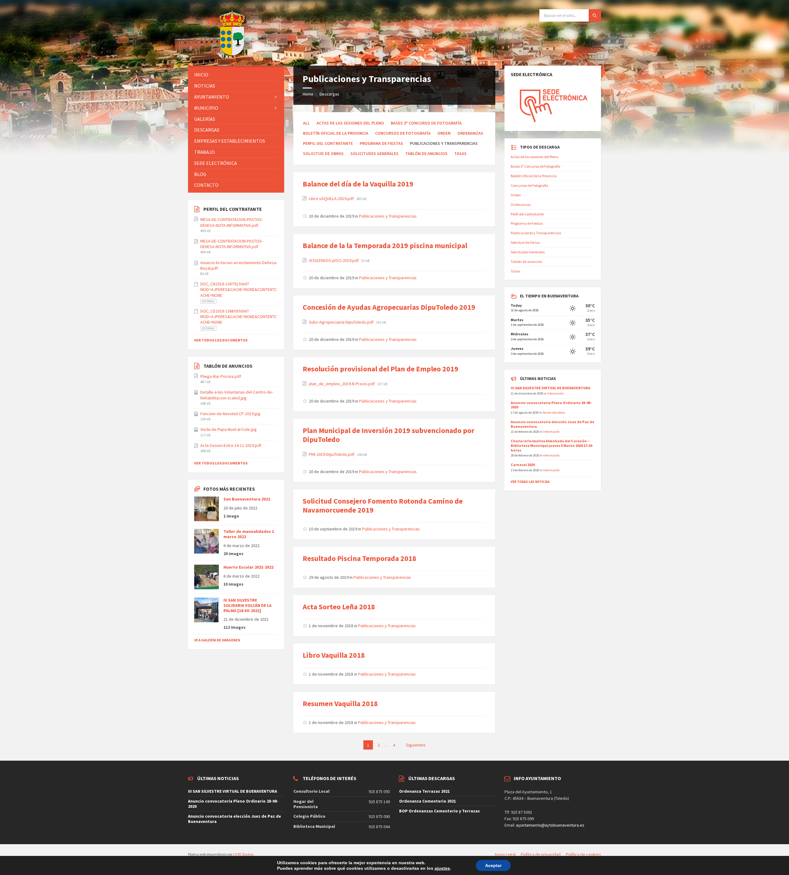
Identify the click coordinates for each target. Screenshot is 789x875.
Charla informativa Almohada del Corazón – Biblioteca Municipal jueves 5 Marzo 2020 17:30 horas (551, 445)
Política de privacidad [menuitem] (541, 854)
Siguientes (416, 745)
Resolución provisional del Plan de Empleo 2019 (380, 369)
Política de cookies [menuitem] (583, 854)
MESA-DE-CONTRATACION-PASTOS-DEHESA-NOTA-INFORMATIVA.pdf (231, 222)
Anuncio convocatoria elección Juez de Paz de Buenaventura (552, 424)
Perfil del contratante (328, 143)
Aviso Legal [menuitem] (505, 854)
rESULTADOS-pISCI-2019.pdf (334, 260)
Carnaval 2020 (523, 464)
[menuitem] (236, 74)
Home (308, 94)
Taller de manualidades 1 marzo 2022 (248, 534)
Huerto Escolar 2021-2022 (248, 567)
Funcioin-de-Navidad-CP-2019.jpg (230, 413)
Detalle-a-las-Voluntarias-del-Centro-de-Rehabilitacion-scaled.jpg (236, 394)
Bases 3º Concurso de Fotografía (426, 123)
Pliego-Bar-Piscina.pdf (220, 376)
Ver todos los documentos (220, 340)
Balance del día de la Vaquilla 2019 (358, 184)
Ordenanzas (470, 133)
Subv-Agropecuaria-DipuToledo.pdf (341, 322)
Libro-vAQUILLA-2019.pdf (332, 198)
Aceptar (493, 865)
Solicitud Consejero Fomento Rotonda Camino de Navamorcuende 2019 (383, 505)
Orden (444, 133)
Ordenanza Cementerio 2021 (427, 801)
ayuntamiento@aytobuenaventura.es (550, 825)
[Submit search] (595, 15)
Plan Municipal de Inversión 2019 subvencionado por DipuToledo (388, 435)
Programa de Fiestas (381, 143)
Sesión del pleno (553, 412)
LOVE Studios (243, 854)
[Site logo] (216, 54)
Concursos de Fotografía (403, 133)
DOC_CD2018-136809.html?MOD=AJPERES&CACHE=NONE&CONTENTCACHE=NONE (238, 316)
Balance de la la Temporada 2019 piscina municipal (385, 245)
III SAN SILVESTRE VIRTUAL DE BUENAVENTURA (550, 388)
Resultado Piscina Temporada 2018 (359, 558)
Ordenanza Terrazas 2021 (424, 791)
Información (555, 393)
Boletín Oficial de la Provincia (335, 133)
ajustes (442, 868)
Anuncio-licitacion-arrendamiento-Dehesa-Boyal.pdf (238, 265)
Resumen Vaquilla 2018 (340, 703)
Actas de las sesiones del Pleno (350, 123)
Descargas (329, 94)
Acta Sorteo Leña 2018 (339, 606)
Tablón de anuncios (426, 153)
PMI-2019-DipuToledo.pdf (332, 454)
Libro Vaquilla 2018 (334, 655)
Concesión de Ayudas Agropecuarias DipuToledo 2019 (389, 307)
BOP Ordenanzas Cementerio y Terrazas (439, 811)
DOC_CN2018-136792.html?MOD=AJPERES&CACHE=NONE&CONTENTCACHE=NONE (238, 289)
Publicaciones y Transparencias (388, 216)
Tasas (460, 153)
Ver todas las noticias (530, 482)
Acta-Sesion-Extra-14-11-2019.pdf (230, 445)
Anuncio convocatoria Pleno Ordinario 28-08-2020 (551, 405)
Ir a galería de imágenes (217, 640)
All (306, 123)
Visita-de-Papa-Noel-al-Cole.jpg (228, 429)
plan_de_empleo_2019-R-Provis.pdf (342, 383)
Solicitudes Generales (374, 153)
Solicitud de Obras (323, 153)
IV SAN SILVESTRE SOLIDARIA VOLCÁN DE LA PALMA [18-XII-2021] (247, 605)
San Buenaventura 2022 (246, 499)
